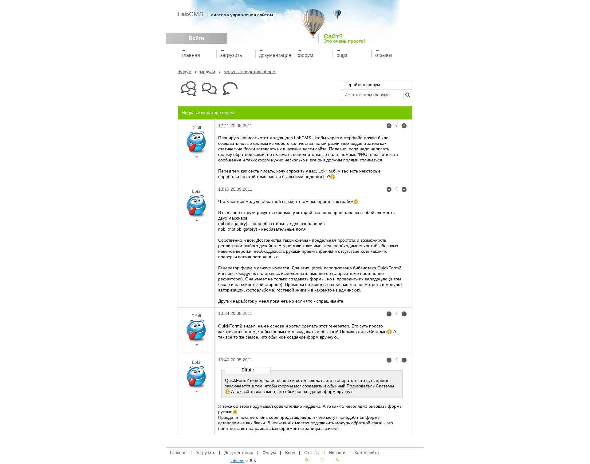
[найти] (407, 95)
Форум (305, 55)
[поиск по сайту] (337, 459)
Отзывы (383, 55)
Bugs (341, 55)
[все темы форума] (209, 89)
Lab (190, 14)
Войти (196, 38)
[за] (404, 125)
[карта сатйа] (322, 459)
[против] (389, 125)
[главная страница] (306, 459)
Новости (337, 452)
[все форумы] (188, 89)
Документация (275, 55)
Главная (191, 55)
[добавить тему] (230, 89)
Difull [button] (196, 127)
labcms (237, 460)
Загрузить (231, 55)
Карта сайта (367, 452)
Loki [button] (196, 191)
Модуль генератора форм (250, 71)
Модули (207, 71)
